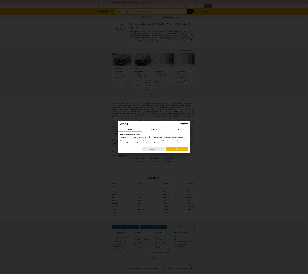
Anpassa (152, 149)
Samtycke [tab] (130, 129)
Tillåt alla (176, 149)
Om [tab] (178, 129)
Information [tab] (154, 129)
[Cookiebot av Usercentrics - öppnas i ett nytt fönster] (181, 124)
